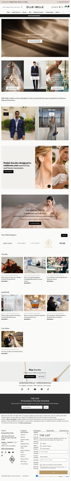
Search (22, 7)
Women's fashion (47, 446)
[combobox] (43, 459)
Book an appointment (57, 88)
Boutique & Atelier (37, 431)
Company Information (24, 431)
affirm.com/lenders (12, 419)
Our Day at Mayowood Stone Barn (12, 343)
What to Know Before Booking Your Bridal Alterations (12, 308)
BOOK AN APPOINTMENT (35, 41)
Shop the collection (30, 376)
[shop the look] (49, 186)
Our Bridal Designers (35, 223)
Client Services (64, 430)
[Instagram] (22, 389)
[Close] (67, 433)
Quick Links (50, 430)
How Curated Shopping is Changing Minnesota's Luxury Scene (35, 271)
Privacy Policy (24, 459)
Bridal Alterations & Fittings (37, 447)
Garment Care (37, 460)
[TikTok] (48, 389)
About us (23, 434)
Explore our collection (13, 88)
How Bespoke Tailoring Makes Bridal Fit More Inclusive (58, 308)
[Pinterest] (28, 389)
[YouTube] (35, 389)
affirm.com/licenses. (25, 423)
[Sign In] (62, 7)
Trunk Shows (24, 464)
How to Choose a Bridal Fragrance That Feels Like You (35, 308)
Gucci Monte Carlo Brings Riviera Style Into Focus (58, 270)
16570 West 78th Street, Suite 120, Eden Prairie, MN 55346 (8, 437)
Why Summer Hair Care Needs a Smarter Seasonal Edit (12, 270)
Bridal (44, 443)
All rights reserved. (16, 476)
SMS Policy (24, 461)
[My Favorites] (65, 7)
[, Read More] (59, 7)
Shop (6, 114)
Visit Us (36, 434)
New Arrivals (35, 78)
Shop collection (8, 171)
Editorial (23, 437)
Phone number (43, 456)
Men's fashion (46, 448)
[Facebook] (42, 389)
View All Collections (9, 12)
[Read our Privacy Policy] (66, 467)
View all (64, 235)
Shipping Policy (25, 444)
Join (46, 407)
